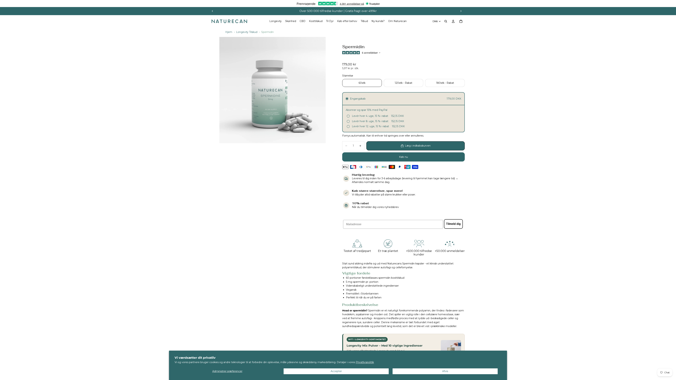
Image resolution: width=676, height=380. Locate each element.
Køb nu (403, 157)
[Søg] (446, 21)
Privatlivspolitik (365, 362)
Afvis (445, 371)
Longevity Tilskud (246, 32)
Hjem (228, 32)
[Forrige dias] (212, 11)
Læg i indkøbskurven (418, 145)
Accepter (336, 371)
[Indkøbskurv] (461, 21)
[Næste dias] (461, 11)
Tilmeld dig (453, 223)
